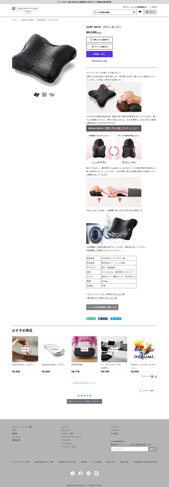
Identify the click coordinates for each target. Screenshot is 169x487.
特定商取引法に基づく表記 (67, 462)
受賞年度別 (16, 440)
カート (152, 12)
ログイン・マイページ (20, 427)
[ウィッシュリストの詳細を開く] (140, 11)
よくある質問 (96, 462)
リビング (65, 427)
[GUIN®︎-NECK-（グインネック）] (37, 94)
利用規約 (84, 462)
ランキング (16, 437)
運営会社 (123, 462)
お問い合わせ (110, 462)
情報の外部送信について (42, 462)
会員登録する (142, 7)
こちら (119, 294)
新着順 (14, 434)
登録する (152, 449)
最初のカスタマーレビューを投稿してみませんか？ (84, 401)
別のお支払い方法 (99, 61)
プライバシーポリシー (19, 462)
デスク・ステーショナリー (72, 437)
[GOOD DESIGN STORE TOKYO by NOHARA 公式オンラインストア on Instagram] (88, 475)
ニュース (114, 427)
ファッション (67, 443)
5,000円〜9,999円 (27, 20)
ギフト (14, 430)
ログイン (126, 7)
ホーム (14, 20)
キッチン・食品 (67, 434)
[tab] (147, 390)
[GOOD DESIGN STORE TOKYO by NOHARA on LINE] (96, 475)
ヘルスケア (66, 440)
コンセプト (115, 430)
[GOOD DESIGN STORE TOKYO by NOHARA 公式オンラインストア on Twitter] (73, 475)
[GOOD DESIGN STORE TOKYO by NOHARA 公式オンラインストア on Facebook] (81, 475)
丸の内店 (114, 434)
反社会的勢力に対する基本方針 (144, 462)
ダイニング (66, 430)
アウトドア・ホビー (69, 447)
